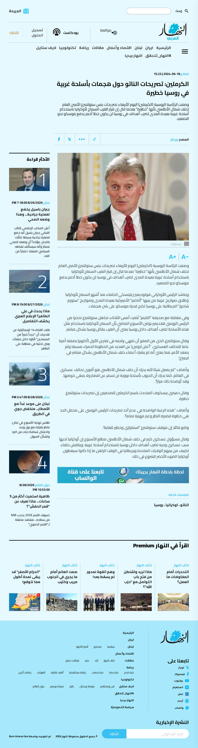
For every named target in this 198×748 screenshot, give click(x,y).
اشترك (14, 32)
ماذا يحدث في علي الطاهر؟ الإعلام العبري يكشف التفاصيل (32, 316)
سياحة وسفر (57, 686)
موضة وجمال (87, 686)
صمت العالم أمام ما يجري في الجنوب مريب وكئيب (62, 577)
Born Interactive (18, 736)
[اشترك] (123, 475)
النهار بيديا (134, 55)
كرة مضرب (97, 672)
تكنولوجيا (67, 47)
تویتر (181, 667)
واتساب (179, 708)
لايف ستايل (46, 47)
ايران (149, 47)
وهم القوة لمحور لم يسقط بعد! (101, 574)
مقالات (98, 47)
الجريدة (15, 11)
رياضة (84, 47)
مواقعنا (105, 30)
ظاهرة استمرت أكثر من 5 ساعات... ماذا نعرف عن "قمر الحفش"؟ (30, 501)
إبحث (178, 10)
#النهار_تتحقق (158, 55)
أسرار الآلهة (82, 646)
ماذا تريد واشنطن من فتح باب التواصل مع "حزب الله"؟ (138, 579)
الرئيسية (163, 47)
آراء (96, 660)
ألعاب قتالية (57, 672)
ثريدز (180, 701)
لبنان (138, 47)
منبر (87, 660)
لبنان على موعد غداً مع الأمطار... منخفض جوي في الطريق (32, 409)
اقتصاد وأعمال (119, 47)
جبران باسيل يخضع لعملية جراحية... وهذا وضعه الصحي (33, 214)
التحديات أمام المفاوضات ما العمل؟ (177, 577)
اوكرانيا (172, 505)
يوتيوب (178, 680)
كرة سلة (114, 672)
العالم (184, 74)
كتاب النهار (181, 565)
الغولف (41, 672)
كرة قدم (129, 672)
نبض (180, 694)
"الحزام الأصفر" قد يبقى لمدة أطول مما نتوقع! (26, 577)
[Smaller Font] (184, 257)
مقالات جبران (72, 660)
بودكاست (71, 32)
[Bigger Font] (172, 257)
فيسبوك (180, 674)
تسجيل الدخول (37, 32)
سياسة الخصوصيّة (122, 707)
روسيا (158, 505)
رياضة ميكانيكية (77, 672)
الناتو (184, 505)
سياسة (111, 646)
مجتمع (98, 646)
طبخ (71, 686)
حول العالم (42, 485)
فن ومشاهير (107, 686)
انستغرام (177, 687)
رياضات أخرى (24, 672)
